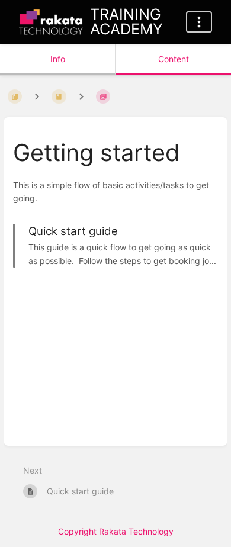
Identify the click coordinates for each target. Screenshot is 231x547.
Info (57, 59)
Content (173, 59)
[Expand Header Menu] (199, 22)
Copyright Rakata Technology (116, 531)
